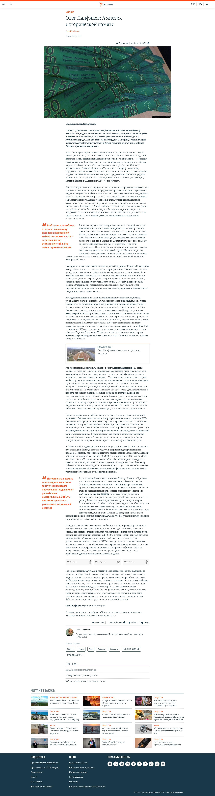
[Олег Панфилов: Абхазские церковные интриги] (81, 353)
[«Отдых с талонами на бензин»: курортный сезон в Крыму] (91, 715)
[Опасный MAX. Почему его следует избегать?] (91, 743)
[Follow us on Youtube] (121, 764)
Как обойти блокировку (41, 787)
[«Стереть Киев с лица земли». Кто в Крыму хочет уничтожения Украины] (91, 701)
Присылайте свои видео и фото (44, 763)
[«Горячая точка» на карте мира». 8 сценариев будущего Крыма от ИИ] (143, 729)
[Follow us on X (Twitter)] (115, 764)
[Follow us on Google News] (133, 764)
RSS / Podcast (36, 782)
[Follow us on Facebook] (110, 764)
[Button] (122, 43)
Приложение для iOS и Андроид (45, 768)
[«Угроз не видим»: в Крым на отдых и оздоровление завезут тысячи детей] (91, 729)
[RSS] (151, 764)
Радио (33, 777)
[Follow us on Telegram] (139, 764)
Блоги (52, 726)
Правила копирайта (78, 772)
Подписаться (36, 772)
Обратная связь (76, 777)
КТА (200, 4)
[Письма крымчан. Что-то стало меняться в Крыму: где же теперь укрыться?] (39, 729)
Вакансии (73, 782)
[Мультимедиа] (207, 4)
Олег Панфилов (72, 31)
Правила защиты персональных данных (87, 787)
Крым (156, 726)
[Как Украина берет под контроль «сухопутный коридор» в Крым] (39, 701)
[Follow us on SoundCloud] (145, 764)
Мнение (70, 12)
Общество (158, 698)
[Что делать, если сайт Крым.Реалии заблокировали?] (143, 743)
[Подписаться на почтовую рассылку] (163, 764)
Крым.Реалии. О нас (78, 763)
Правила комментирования (81, 768)
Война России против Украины (63, 698)
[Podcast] (157, 764)
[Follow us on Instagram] (127, 764)
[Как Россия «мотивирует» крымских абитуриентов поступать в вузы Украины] (143, 701)
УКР (193, 4)
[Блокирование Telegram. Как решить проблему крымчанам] (39, 743)
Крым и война (108, 698)
